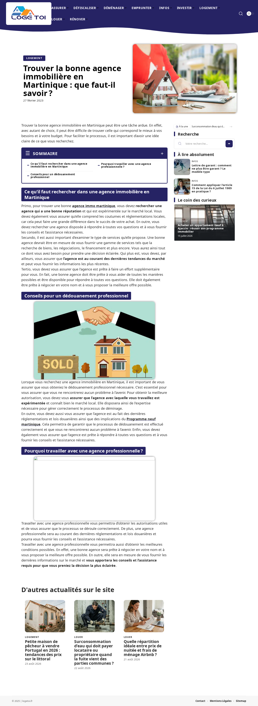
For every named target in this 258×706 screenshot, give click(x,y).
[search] (241, 13)
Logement (34, 58)
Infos (195, 161)
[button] (231, 126)
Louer (78, 637)
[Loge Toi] (28, 13)
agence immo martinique (93, 206)
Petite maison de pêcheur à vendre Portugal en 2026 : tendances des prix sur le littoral (43, 650)
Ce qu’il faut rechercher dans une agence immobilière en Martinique (59, 165)
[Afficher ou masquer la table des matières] (111, 153)
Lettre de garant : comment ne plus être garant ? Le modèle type (212, 168)
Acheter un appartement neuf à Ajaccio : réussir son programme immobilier (201, 228)
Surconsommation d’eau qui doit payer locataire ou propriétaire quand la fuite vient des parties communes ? (94, 652)
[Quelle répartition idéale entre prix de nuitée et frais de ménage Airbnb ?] (144, 616)
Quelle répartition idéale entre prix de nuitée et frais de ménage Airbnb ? (142, 648)
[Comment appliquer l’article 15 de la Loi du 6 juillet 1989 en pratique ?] (182, 186)
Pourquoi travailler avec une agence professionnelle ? (126, 165)
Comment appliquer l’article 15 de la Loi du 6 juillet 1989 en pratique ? (212, 188)
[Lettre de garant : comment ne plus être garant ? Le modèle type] (182, 167)
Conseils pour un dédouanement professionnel (53, 176)
